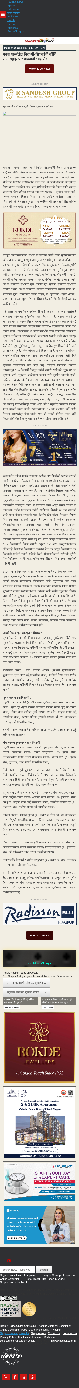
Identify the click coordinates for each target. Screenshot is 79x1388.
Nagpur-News (38, 1333)
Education (13, 9)
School (11, 24)
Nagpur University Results (14, 1282)
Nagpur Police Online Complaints (18, 1275)
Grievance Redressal (43, 1337)
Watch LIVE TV (39, 935)
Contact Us (54, 1333)
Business (12, 27)
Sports (11, 5)
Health (11, 20)
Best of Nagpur (15, 31)
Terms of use (70, 1333)
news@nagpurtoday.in (63, 1340)
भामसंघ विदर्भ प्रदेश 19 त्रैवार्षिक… (26, 982)
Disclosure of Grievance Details (17, 1340)
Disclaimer (24, 1337)
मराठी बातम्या (13, 16)
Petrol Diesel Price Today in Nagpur (45, 1278)
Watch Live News (39, 68)
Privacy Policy (8, 1337)
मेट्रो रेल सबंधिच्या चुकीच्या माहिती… (26, 992)
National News (15, 1)
